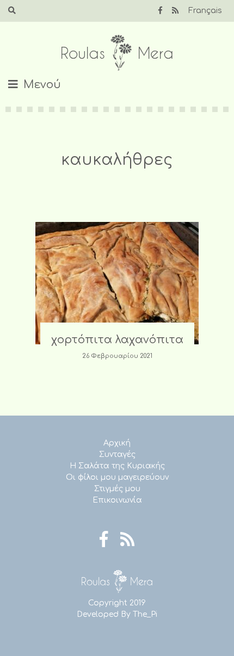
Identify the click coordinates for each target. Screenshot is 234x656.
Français (205, 11)
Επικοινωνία (117, 500)
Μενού (42, 84)
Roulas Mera (117, 53)
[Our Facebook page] (160, 11)
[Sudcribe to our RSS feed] (175, 11)
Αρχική (117, 443)
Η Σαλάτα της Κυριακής (117, 466)
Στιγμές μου (117, 489)
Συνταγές (117, 454)
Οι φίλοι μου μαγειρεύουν (117, 477)
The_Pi (145, 614)
